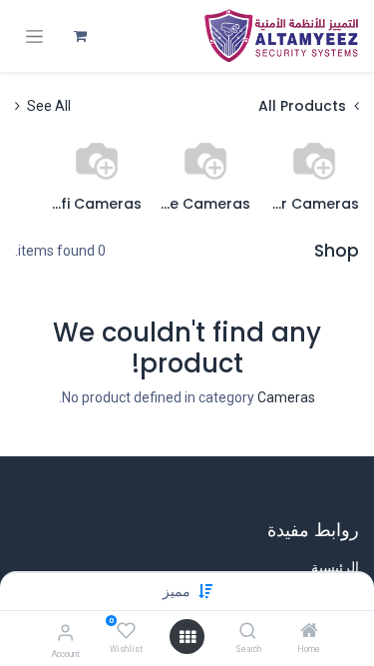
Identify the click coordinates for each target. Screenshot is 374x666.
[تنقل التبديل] (34, 36)
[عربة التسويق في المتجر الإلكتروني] (80, 36)
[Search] (247, 632)
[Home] (309, 632)
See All (47, 106)
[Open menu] (187, 637)
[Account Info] (65, 632)
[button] (176, 591)
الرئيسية (335, 567)
